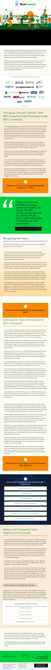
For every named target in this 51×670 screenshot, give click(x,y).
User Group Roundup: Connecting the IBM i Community (19, 585)
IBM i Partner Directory (23, 663)
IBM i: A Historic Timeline (9, 656)
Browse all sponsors (25, 105)
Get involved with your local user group (25, 611)
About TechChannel (22, 667)
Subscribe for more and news (40, 665)
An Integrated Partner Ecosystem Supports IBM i (41, 657)
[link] (23, 657)
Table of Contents (22, 665)
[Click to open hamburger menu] (46, 6)
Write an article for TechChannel (25, 618)
